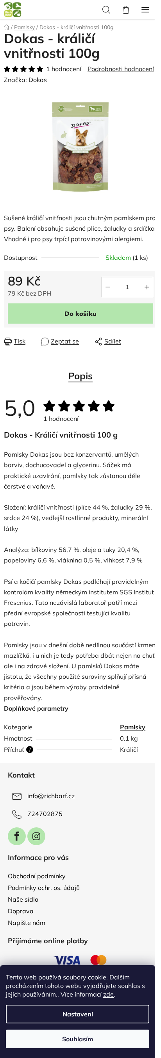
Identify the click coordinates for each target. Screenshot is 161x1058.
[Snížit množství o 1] (108, 287)
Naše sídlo (23, 899)
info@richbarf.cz (51, 796)
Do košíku (80, 313)
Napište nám (26, 923)
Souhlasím (77, 1039)
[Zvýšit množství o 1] (147, 287)
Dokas (38, 80)
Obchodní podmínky (37, 876)
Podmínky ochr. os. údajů (44, 888)
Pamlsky (132, 727)
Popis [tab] (80, 376)
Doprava (21, 911)
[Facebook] (17, 836)
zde (108, 994)
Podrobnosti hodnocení (121, 69)
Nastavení (78, 1014)
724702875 (45, 814)
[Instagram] (36, 836)
